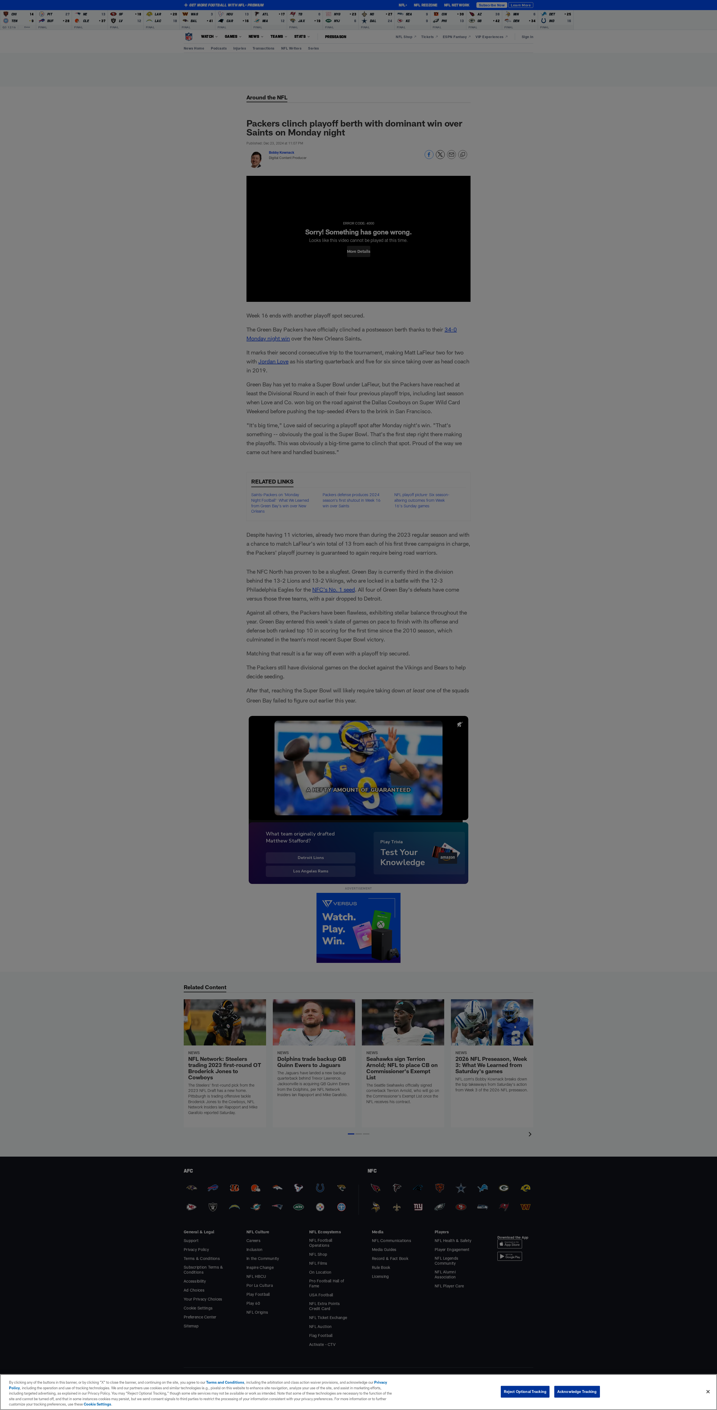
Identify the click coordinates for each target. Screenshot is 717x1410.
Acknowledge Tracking (577, 1391)
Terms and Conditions (225, 1382)
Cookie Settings (97, 1404)
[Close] (708, 1392)
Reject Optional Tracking (525, 1391)
